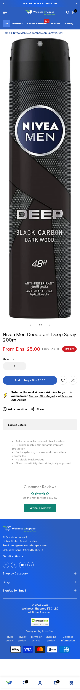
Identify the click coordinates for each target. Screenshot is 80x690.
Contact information (68, 638)
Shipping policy (51, 638)
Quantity (8, 359)
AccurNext (48, 631)
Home (6, 33)
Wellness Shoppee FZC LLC (40, 608)
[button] (63, 380)
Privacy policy (22, 638)
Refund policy (9, 638)
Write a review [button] (40, 508)
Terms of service (36, 638)
